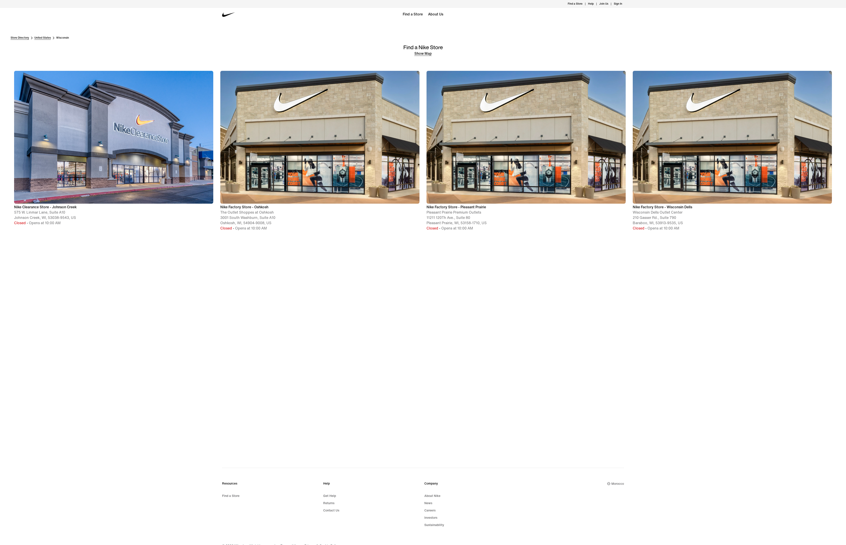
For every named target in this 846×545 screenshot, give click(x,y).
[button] (114, 148)
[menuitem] (595, 4)
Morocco (617, 483)
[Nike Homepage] (228, 14)
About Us (435, 14)
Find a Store (413, 14)
